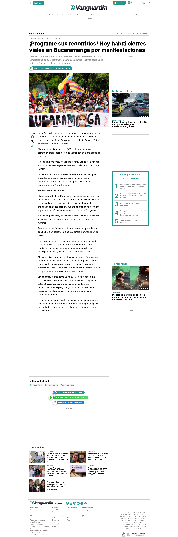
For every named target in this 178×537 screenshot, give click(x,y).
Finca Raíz (71, 510)
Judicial (71, 15)
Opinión (113, 15)
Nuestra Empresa (36, 524)
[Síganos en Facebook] (67, 503)
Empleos (70, 514)
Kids (136, 15)
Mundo (86, 15)
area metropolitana (128, 33)
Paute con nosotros (37, 520)
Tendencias (117, 293)
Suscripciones (35, 510)
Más (140, 15)
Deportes (61, 15)
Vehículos (70, 512)
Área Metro (38, 15)
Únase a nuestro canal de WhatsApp (70, 397)
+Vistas (125, 178)
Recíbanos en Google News (70, 402)
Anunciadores (35, 518)
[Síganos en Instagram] (74, 503)
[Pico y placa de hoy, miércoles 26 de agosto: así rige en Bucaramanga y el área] (130, 105)
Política (93, 15)
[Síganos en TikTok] (81, 503)
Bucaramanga (142, 33)
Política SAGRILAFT (127, 524)
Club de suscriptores (38, 516)
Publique (70, 520)
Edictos (69, 518)
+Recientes (134, 178)
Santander (50, 15)
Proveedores (35, 532)
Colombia (79, 15)
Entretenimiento (125, 15)
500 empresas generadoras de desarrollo (88, 512)
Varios (69, 516)
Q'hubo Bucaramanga (87, 517)
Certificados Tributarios (39, 530)
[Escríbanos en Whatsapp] (85, 503)
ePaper (33, 512)
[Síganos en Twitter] (71, 503)
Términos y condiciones (39, 534)
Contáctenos (35, 522)
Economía (103, 15)
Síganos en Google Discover (70, 392)
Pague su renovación (38, 514)
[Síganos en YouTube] (78, 503)
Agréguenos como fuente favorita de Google (52, 68)
